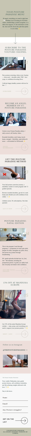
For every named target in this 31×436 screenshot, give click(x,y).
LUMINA (15, 433)
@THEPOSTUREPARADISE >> (15, 350)
